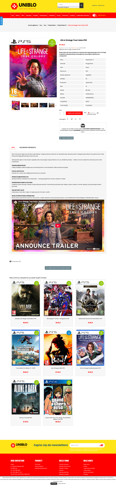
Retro (17, 15)
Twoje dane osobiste (89, 468)
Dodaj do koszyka (74, 113)
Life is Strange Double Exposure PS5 (90, 368)
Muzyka (28, 15)
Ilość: (85, 112)
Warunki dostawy (64, 464)
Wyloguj (85, 474)
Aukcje (72, 15)
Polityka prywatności (64, 466)
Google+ (75, 119)
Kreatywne (43, 15)
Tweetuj (71, 119)
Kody (58, 15)
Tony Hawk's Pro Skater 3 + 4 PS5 (25, 368)
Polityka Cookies (63, 468)
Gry (13, 15)
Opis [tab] (13, 147)
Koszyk (85, 466)
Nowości (65, 15)
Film (22, 15)
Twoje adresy (87, 470)
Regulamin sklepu (64, 474)
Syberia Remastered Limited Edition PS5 (90, 318)
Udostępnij (67, 119)
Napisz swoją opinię (67, 138)
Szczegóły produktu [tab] (27, 147)
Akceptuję (53, 483)
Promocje (37, 464)
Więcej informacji (62, 483)
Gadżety (52, 15)
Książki (35, 15)
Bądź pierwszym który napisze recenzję (59, 268)
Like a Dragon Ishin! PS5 (58, 368)
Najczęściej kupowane (41, 468)
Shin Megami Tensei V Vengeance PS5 (58, 318)
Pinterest (80, 119)
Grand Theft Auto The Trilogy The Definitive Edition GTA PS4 (58, 418)
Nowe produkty (39, 466)
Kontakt (61, 470)
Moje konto (86, 464)
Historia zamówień (88, 472)
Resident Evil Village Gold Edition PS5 (25, 318)
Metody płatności (64, 472)
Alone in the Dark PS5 (25, 418)
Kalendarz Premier (83, 15)
